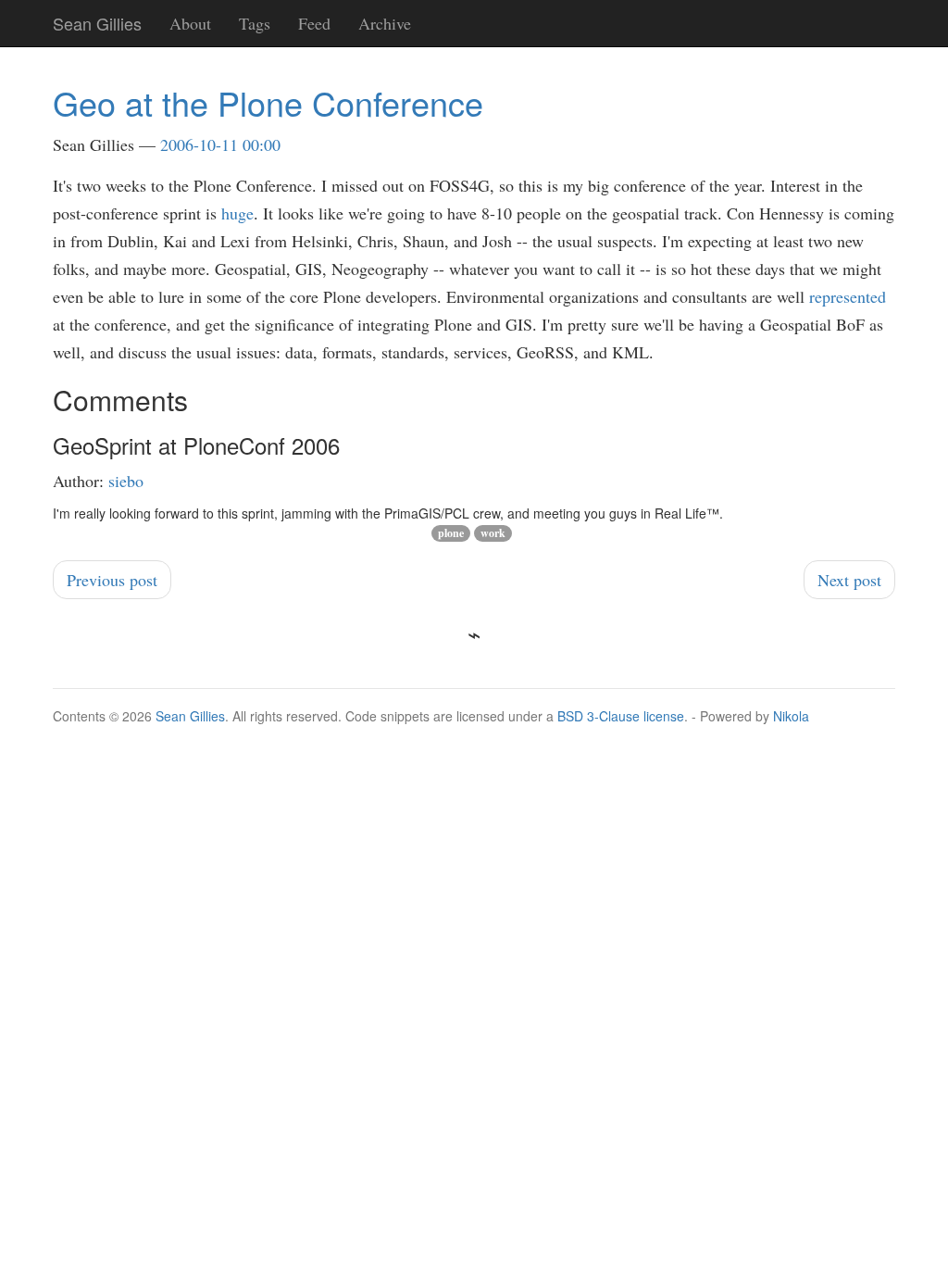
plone (451, 533)
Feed (314, 23)
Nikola (791, 716)
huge (237, 213)
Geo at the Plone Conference (268, 102)
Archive (384, 23)
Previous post (112, 580)
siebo (125, 481)
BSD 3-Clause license (620, 716)
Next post (849, 580)
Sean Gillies (190, 716)
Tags (254, 23)
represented (847, 296)
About (190, 23)
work (492, 533)
